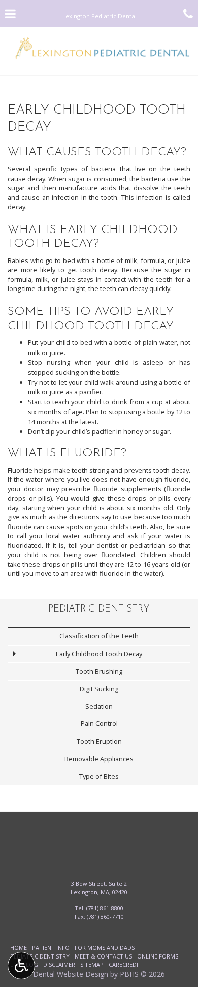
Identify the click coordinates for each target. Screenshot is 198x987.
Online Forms (157, 956)
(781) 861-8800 (104, 908)
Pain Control (99, 723)
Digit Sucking (99, 688)
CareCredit (125, 964)
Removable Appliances (99, 758)
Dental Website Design (70, 974)
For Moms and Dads (105, 947)
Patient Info (51, 947)
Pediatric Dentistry (99, 609)
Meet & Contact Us (103, 956)
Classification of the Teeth (99, 636)
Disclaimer (59, 964)
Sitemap (92, 964)
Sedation (99, 706)
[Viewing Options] (21, 965)
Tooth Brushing (99, 671)
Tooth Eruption (99, 741)
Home (18, 947)
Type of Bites (99, 776)
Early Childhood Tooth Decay (99, 653)
